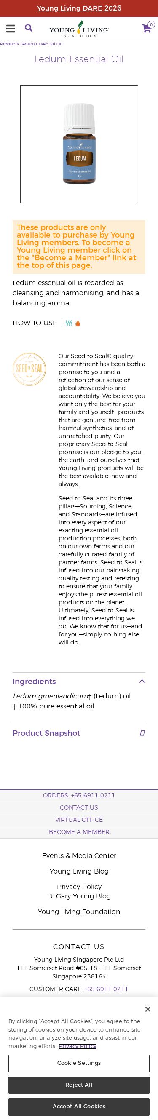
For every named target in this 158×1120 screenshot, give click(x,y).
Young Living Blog (79, 871)
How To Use (36, 323)
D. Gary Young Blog (79, 896)
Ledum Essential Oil (41, 44)
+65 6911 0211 (106, 989)
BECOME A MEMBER (79, 832)
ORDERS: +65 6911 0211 (79, 796)
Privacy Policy (79, 887)
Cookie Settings (79, 1063)
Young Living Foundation (79, 912)
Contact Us (79, 808)
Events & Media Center (79, 856)
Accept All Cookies (79, 1106)
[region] (79, 1058)
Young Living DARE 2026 (79, 8)
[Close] (148, 1009)
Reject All (78, 1085)
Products (9, 44)
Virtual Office (79, 820)
